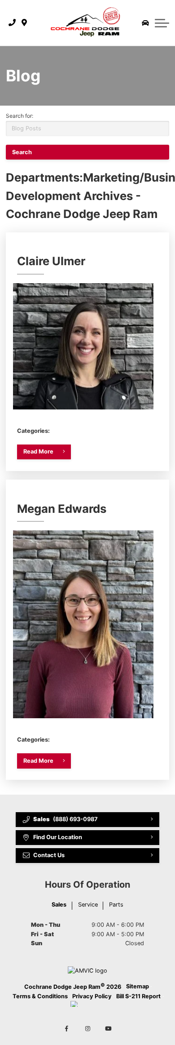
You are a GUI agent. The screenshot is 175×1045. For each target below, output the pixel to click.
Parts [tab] (116, 904)
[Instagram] (87, 1029)
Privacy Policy (92, 996)
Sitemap (137, 986)
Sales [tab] (59, 904)
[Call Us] (12, 22)
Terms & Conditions (40, 996)
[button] (162, 23)
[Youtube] (108, 1029)
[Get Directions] (24, 22)
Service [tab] (88, 904)
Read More (38, 451)
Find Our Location (57, 837)
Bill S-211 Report (138, 996)
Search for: (19, 115)
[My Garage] (145, 23)
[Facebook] (67, 1029)
